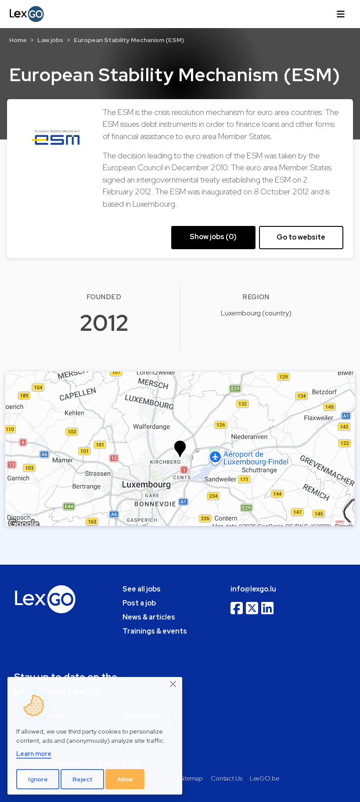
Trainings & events (154, 631)
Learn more (33, 753)
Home (18, 40)
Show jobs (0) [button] (213, 236)
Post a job (139, 603)
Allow (125, 779)
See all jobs (141, 589)
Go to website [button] (301, 237)
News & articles (148, 617)
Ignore (38, 779)
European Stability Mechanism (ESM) (129, 40)
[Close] (173, 684)
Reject (82, 779)
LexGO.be (264, 778)
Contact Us (226, 778)
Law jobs (50, 40)
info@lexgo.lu (253, 589)
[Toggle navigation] (340, 14)
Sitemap (191, 778)
